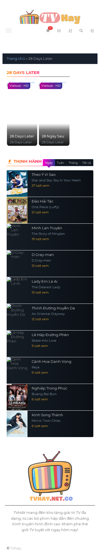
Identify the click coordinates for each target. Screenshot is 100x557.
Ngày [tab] (48, 163)
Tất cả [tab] (86, 163)
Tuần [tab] (60, 163)
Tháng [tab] (73, 163)
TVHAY (50, 19)
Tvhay (16, 548)
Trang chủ (16, 58)
